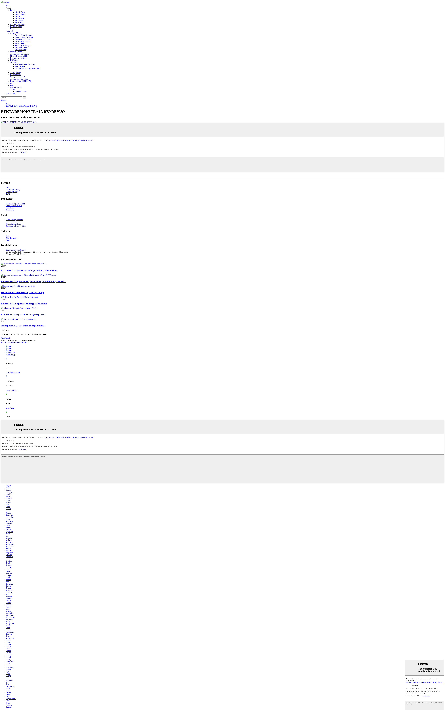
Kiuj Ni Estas (20, 12)
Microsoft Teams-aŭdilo (19, 56)
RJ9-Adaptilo (20, 66)
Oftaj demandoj (16, 87)
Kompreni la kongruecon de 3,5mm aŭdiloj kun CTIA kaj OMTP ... (33, 281)
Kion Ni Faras (20, 14)
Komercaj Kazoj (16, 27)
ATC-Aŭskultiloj (21, 50)
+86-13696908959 (12, 390)
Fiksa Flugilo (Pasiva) (23, 39)
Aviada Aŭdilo (15, 33)
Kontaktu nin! (6, 338)
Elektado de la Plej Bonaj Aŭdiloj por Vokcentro (24, 303)
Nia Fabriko (19, 18)
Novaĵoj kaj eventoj (17, 25)
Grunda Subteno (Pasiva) (24, 37)
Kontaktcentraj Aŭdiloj (18, 58)
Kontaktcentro (15, 75)
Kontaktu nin (10, 94)
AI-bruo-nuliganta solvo (19, 79)
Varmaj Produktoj (7, 342)
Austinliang (10, 408)
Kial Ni (17, 16)
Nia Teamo (19, 23)
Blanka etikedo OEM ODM (20, 81)
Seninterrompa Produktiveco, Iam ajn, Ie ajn (22, 292)
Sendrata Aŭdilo (16, 52)
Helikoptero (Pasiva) (22, 41)
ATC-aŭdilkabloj (21, 48)
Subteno (9, 83)
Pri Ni (12, 10)
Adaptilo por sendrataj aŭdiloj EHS (28, 68)
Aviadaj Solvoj (15, 73)
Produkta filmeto (21, 91)
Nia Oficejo (19, 20)
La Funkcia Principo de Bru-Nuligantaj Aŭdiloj (23, 314)
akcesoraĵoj (14, 62)
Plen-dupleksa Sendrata (23, 35)
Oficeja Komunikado (18, 77)
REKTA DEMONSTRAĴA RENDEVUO (21, 106)
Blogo (12, 29)
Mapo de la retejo (21, 342)
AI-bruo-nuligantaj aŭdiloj (19, 54)
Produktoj (9, 31)
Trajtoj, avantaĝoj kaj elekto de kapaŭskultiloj (23, 325)
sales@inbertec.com (13, 372)
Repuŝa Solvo (20, 43)
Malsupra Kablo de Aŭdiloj (25, 64)
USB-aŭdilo (14, 60)
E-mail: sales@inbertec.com (16, 250)
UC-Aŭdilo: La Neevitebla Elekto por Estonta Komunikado (29, 270)
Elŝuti (12, 85)
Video (12, 89)
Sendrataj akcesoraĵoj (22, 46)
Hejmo (8, 6)
